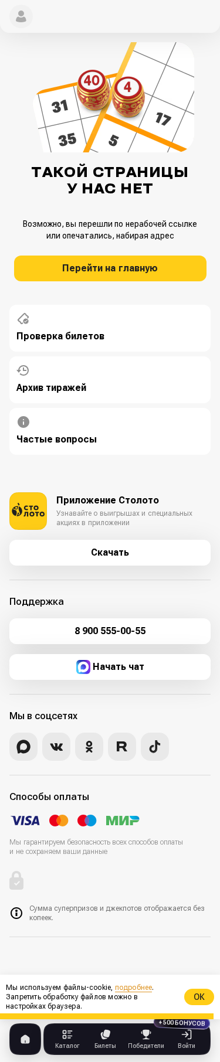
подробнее (134, 987)
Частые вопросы (56, 439)
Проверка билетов (60, 336)
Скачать (110, 552)
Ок (199, 997)
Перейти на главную (110, 268)
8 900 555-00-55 (110, 630)
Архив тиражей (51, 387)
